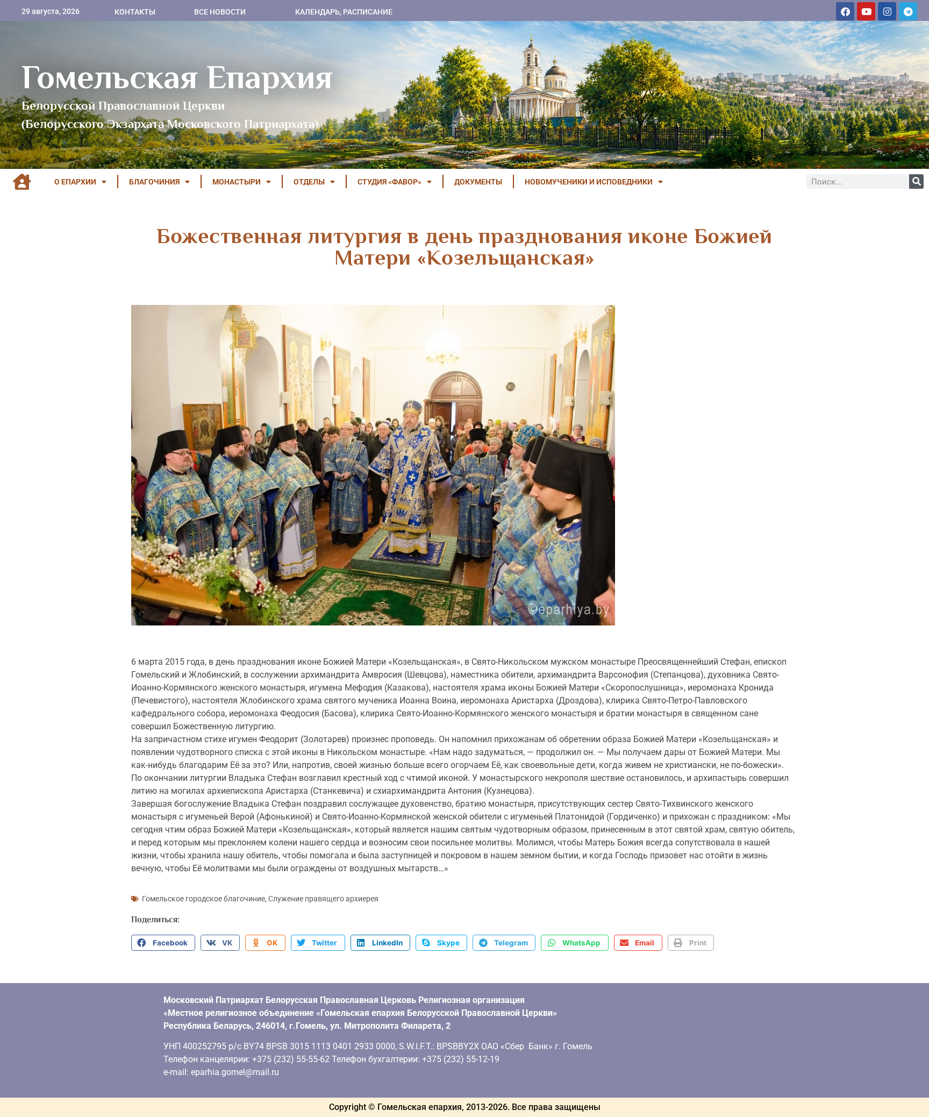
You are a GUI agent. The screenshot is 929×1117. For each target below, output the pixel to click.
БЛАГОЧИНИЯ (154, 181)
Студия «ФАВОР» (389, 181)
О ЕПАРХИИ (75, 181)
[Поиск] (916, 181)
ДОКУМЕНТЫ (478, 181)
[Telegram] (908, 11)
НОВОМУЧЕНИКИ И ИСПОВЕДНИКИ (589, 181)
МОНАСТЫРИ (236, 181)
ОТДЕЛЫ (309, 181)
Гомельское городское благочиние (203, 898)
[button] (163, 943)
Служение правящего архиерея (323, 898)
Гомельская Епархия (177, 77)
